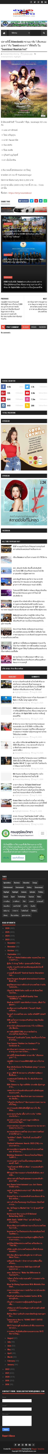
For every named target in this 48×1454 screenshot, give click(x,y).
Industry (23, 892)
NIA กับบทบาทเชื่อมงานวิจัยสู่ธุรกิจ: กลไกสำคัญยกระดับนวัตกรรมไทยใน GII (28, 775)
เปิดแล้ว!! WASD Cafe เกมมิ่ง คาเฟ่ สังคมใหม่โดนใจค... (25, 991)
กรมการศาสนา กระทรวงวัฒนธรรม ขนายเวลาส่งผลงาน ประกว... (26, 1126)
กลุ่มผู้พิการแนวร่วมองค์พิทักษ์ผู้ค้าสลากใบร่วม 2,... (25, 1062)
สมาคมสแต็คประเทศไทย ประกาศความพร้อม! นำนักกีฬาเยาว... (25, 1132)
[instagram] (42, 2)
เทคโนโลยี (16, 906)
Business (17, 882)
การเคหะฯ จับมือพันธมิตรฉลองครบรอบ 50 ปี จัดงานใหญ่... (25, 1332)
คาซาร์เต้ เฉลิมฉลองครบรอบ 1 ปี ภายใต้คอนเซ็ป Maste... (25, 1026)
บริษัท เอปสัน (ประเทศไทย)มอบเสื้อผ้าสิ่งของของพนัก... (25, 1250)
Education (26, 882)
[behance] (45, 2)
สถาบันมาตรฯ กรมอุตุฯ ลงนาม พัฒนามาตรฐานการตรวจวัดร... (22, 1050)
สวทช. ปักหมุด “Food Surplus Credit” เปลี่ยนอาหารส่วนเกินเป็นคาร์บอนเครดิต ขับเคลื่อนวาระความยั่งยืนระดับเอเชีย (29, 819)
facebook (42, 327)
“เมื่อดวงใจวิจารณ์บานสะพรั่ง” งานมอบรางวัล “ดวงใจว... (26, 1279)
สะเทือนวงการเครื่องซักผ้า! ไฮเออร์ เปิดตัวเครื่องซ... (24, 1009)
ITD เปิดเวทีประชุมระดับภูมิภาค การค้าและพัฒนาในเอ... (24, 1255)
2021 (7, 1373)
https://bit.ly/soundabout (20, 193)
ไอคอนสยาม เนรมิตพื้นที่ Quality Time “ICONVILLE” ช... (22, 997)
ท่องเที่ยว (7, 906)
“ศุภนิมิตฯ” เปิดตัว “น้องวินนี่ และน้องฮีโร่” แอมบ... (24, 1138)
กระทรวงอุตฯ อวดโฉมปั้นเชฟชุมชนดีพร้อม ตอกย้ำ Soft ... (24, 1161)
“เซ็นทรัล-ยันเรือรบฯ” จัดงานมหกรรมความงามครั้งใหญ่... (26, 1103)
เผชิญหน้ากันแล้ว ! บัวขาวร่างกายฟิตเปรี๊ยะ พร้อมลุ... (24, 1261)
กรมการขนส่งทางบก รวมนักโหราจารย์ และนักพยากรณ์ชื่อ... (26, 1291)
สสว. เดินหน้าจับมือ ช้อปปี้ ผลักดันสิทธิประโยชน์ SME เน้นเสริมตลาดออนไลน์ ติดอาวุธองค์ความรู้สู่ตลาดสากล (28, 571)
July (9, 1341)
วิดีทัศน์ (34, 910)
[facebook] (31, 2)
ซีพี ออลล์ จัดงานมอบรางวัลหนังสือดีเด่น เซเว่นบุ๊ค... (25, 1173)
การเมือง (7, 901)
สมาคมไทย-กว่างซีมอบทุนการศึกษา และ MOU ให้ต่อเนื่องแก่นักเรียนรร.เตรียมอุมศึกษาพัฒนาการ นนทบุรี (29, 659)
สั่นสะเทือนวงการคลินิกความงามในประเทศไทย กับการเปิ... (26, 1226)
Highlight (17, 56)
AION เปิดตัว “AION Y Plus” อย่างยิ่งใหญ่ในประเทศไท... (24, 1220)
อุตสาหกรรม (26, 915)
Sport (13, 896)
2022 (7, 1369)
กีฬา (24, 901)
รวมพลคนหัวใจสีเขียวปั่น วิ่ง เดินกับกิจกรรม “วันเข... (24, 1079)
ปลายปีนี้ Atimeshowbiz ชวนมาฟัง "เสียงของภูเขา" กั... (25, 1056)
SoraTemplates (16, 1449)
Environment (20, 887)
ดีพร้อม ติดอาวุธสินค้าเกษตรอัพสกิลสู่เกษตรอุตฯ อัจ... (26, 1314)
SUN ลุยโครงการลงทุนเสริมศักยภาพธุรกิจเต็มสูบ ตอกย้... (25, 1020)
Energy (35, 882)
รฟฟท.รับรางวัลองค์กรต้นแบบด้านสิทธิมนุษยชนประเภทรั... (25, 1091)
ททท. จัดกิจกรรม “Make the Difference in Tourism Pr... (23, 1273)
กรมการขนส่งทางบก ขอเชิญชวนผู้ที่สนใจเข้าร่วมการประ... (25, 1238)
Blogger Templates (38, 1449)
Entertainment (7, 56)
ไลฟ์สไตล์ (24, 910)
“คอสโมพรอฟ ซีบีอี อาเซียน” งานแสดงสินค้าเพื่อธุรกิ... (25, 1167)
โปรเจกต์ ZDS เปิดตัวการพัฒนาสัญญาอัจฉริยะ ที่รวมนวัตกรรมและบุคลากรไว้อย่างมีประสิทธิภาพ (30, 593)
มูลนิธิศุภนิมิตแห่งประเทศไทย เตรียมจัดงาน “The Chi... (24, 1244)
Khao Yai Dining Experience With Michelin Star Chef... (26, 1285)
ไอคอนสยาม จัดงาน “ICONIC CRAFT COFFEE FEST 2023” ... (25, 1320)
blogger (26, 327)
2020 (7, 1376)
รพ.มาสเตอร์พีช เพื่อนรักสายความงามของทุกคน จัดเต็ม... (25, 1097)
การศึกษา (16, 901)
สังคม (5, 915)
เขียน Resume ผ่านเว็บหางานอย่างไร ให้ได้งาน (30, 557)
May (9, 1349)
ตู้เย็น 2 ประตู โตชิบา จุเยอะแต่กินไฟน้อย (23, 963)
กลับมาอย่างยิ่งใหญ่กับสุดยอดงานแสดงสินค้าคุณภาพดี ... (25, 1179)
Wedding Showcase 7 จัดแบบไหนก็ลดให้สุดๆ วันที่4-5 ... (25, 1156)
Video (39, 896)
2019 (7, 1380)
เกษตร (31, 901)
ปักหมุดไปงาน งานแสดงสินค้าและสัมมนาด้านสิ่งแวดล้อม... (26, 1197)
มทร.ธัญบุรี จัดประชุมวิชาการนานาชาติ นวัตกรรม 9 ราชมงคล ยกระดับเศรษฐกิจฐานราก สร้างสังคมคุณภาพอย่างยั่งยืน (28, 582)
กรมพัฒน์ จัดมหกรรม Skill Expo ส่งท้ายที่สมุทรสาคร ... (23, 1267)
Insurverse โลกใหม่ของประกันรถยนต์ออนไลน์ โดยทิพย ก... (26, 1232)
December (11, 942)
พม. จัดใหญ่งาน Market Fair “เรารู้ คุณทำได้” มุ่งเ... (25, 1208)
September (12, 954)
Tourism (31, 896)
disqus (33, 327)
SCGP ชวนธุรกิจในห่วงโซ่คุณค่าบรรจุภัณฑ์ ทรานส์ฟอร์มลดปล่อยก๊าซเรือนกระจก (29, 547)
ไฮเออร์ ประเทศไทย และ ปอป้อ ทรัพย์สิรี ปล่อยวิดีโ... (26, 1015)
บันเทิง (33, 906)
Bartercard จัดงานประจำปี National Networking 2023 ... (21, 1214)
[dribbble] (38, 2)
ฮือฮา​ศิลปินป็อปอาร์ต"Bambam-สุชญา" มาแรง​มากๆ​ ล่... (26, 1067)
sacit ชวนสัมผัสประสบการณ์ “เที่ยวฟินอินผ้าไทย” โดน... (25, 1191)
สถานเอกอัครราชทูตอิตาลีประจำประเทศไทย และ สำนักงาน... (25, 1150)
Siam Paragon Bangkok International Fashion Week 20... (26, 979)
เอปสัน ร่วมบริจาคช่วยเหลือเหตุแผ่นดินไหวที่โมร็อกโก (25, 967)
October (11, 950)
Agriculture (7, 882)
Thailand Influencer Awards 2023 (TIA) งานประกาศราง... (25, 1144)
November (11, 946)
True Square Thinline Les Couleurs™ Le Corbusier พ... (23, 1044)
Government (39, 887)
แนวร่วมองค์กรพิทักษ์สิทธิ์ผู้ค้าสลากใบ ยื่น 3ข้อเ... (23, 1108)
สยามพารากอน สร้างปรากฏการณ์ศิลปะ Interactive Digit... (23, 1120)
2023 (7, 939)
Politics (40, 892)
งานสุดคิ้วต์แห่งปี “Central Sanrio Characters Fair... (25, 973)
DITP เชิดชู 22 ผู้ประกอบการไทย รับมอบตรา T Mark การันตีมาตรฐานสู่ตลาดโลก (23, 260)
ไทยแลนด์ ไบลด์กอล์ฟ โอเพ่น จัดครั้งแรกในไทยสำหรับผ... (26, 1038)
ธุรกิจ (25, 906)
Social (6, 896)
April (9, 1353)
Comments (35, 677)
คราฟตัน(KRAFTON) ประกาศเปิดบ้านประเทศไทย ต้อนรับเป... (22, 1032)
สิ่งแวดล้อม (15, 915)
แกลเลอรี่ (40, 901)
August (10, 1338)
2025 (7, 932)
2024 (7, 935)
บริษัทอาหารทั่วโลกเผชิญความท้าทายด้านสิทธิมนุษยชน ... (26, 1308)
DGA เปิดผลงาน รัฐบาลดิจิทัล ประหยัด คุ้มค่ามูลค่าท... (26, 1085)
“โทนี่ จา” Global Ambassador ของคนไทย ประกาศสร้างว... (26, 958)
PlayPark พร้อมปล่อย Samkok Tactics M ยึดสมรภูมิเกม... (24, 1297)
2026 (7, 928)
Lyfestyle (32, 892)
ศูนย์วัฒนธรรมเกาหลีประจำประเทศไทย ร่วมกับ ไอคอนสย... (26, 985)
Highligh (6, 892)
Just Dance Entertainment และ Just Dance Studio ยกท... (24, 1185)
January (10, 1364)
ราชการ (15, 910)
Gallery (29, 887)
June (9, 1345)
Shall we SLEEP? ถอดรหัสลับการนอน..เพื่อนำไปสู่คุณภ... (26, 1003)
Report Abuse (8, 1435)
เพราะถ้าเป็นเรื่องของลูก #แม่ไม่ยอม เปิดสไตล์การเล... (25, 1203)
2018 (7, 1384)
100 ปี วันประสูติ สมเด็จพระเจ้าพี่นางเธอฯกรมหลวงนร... (25, 1326)
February (11, 1360)
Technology (21, 896)
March (10, 1356)
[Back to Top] (33, 1444)
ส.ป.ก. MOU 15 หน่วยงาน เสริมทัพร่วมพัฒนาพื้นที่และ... (25, 1073)
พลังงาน (6, 910)
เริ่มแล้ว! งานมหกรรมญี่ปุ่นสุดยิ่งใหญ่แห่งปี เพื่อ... (24, 1302)
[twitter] (34, 2)
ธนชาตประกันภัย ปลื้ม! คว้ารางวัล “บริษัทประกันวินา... (24, 1114)
